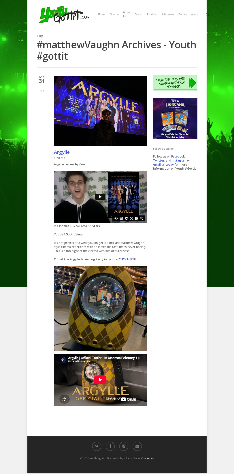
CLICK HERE (126, 259)
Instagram (179, 160)
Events (139, 14)
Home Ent (126, 14)
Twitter (158, 160)
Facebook (178, 156)
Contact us (147, 458)
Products (152, 14)
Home (101, 14)
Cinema (114, 14)
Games (182, 14)
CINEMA (59, 158)
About (194, 14)
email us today (163, 164)
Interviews (168, 14)
